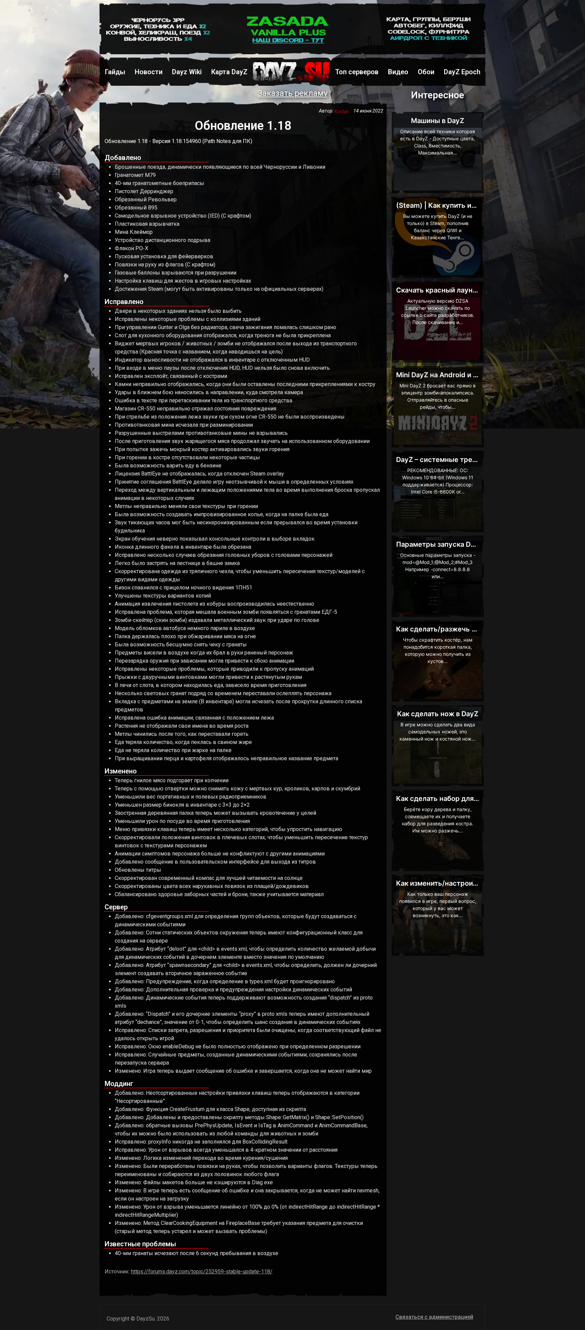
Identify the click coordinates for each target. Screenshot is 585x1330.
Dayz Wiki (187, 72)
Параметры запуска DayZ (439, 544)
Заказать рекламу (292, 93)
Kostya (343, 111)
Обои (426, 72)
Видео (398, 72)
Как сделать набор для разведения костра (468, 798)
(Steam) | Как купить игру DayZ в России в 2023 (476, 205)
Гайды (115, 72)
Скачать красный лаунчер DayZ (450, 290)
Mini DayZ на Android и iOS (440, 375)
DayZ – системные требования (448, 460)
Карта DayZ (229, 72)
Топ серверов (356, 72)
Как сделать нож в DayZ (437, 714)
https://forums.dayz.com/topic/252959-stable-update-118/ (202, 1271)
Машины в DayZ (437, 121)
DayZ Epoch (462, 72)
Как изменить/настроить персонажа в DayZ (470, 883)
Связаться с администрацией (434, 1317)
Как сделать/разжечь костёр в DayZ (458, 629)
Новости (148, 72)
